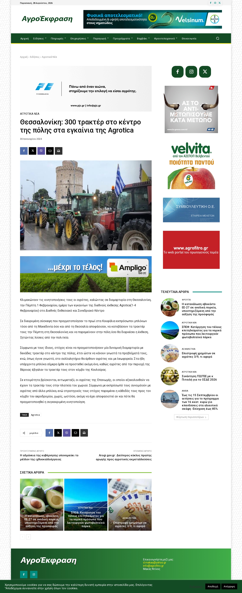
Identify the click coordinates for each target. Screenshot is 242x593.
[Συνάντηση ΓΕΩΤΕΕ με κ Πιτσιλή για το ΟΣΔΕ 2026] (170, 376)
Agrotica (35, 414)
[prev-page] (22, 536)
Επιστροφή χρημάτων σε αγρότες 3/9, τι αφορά (130, 524)
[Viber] (41, 151)
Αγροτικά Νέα (49, 57)
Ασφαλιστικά (129, 518)
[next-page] (28, 536)
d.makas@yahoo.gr (154, 562)
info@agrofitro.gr (153, 565)
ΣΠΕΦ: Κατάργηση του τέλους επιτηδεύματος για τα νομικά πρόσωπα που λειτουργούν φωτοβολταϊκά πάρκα (86, 519)
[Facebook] (210, 3)
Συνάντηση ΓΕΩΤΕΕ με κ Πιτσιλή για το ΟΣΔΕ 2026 (199, 378)
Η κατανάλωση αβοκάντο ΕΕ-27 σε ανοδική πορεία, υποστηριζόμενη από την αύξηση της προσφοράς (41, 521)
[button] (217, 38)
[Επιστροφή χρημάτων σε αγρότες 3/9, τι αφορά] (130, 505)
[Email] (50, 151)
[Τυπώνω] (58, 151)
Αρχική (24, 57)
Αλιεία (185, 391)
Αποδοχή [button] (213, 586)
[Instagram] (215, 3)
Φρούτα (41, 511)
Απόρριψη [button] (229, 586)
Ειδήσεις (34, 57)
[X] (219, 3)
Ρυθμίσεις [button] (196, 586)
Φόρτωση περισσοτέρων (190, 417)
